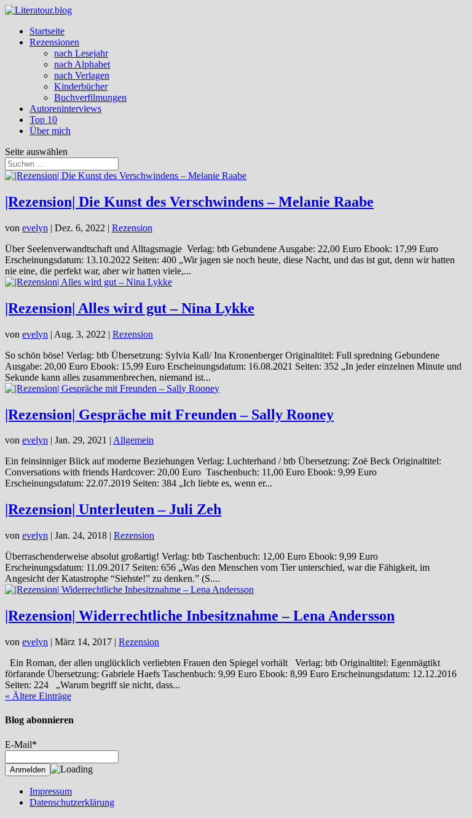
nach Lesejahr (81, 53)
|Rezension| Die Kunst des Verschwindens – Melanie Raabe (189, 202)
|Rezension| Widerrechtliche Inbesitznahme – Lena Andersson (200, 616)
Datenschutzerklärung (72, 802)
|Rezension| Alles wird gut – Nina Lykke (129, 308)
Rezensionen (54, 42)
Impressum (51, 791)
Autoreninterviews (65, 108)
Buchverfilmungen (90, 97)
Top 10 (43, 119)
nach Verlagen (81, 75)
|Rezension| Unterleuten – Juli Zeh (113, 509)
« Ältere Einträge (38, 696)
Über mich (50, 130)
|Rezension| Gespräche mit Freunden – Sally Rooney (169, 415)
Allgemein (133, 440)
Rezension (132, 228)
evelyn (35, 228)
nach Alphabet (82, 64)
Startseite (47, 31)
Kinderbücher (81, 86)
